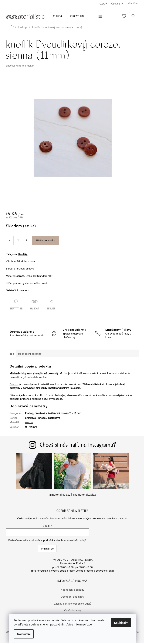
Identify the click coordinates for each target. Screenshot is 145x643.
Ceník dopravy (72, 610)
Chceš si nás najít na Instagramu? (78, 445)
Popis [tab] (11, 353)
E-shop (29, 413)
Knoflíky (23, 254)
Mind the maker (26, 261)
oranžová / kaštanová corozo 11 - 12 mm (58, 413)
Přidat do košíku (45, 240)
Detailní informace (16, 290)
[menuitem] (57, 16)
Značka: (20, 65)
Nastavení (24, 634)
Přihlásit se (47, 548)
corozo (20, 276)
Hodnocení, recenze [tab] (29, 353)
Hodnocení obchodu (72, 589)
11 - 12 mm (31, 427)
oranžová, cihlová (24, 268)
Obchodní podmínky (72, 596)
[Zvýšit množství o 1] (26, 240)
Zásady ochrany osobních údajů (72, 603)
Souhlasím (121, 622)
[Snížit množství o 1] (10, 240)
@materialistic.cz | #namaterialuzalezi (72, 494)
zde (89, 624)
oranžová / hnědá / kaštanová (42, 417)
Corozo (14, 384)
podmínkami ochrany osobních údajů (64, 540)
